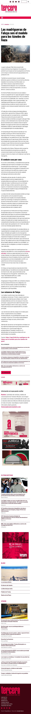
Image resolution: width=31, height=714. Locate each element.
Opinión (7, 24)
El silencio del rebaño (6, 585)
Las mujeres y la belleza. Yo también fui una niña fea (15, 657)
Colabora (4, 698)
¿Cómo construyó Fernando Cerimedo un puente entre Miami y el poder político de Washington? (14, 662)
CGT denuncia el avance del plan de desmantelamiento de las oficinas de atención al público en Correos (15, 362)
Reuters (3, 394)
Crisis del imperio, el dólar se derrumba (11, 668)
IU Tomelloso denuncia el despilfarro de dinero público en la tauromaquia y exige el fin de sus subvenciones (15, 358)
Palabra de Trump (6, 592)
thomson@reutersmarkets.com (11, 407)
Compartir (6, 372)
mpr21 (2, 24)
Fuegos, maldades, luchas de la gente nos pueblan (14, 673)
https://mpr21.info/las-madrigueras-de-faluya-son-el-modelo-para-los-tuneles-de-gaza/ (15, 339)
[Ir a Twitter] (13, 2)
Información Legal (7, 703)
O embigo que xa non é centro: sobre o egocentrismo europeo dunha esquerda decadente (15, 633)
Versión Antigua (6, 705)
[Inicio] (9, 8)
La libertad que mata (6, 588)
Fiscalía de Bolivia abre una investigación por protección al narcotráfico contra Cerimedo (15, 348)
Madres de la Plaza (6, 595)
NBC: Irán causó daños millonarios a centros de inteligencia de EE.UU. (13, 366)
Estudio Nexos (20, 711)
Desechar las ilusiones (7, 639)
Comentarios (5, 702)
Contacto (4, 697)
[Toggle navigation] (2, 18)
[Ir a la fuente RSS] (18, 2)
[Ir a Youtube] (16, 2)
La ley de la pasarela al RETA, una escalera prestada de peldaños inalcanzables (15, 651)
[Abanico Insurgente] (15, 461)
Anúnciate (4, 700)
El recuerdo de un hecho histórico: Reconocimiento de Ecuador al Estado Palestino (14, 620)
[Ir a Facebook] (10, 2)
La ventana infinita (6, 582)
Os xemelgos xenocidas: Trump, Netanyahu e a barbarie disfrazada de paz (13, 644)
